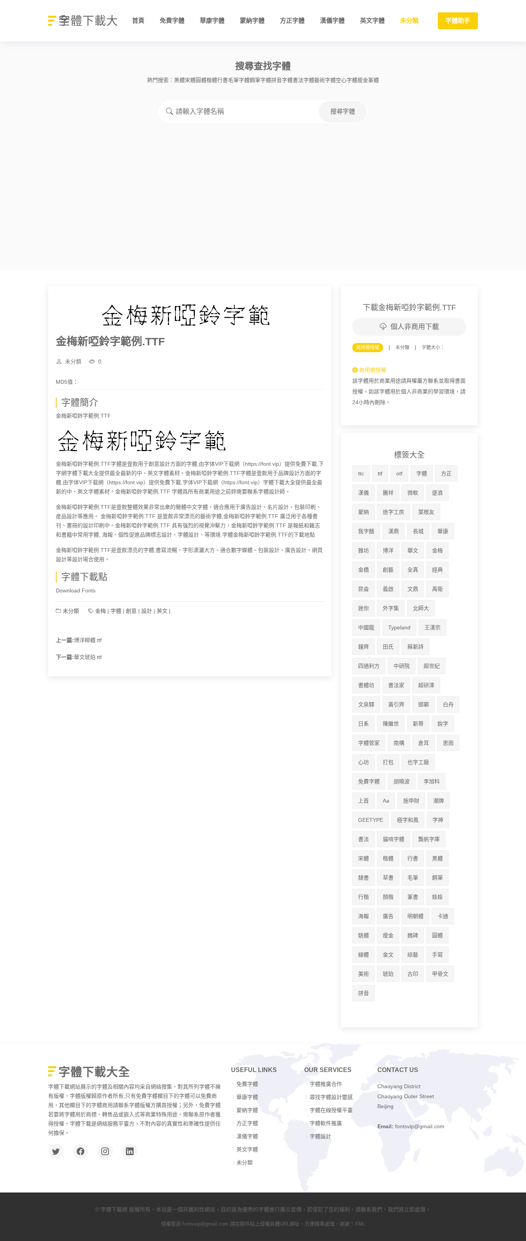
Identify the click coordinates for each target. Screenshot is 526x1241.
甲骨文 (440, 974)
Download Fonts (75, 590)
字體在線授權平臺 (331, 1110)
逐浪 (437, 493)
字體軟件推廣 (326, 1123)
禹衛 (437, 589)
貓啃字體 (393, 839)
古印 (412, 974)
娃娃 (437, 897)
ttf (380, 473)
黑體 (179, 80)
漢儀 (363, 493)
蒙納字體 (252, 20)
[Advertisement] (263, 182)
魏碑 (412, 935)
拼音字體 (282, 80)
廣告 (388, 916)
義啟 (388, 589)
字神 (437, 820)
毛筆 (412, 878)
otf (399, 473)
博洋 (388, 550)
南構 (399, 743)
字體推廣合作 (326, 1084)
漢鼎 (393, 531)
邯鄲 (423, 704)
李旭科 (432, 781)
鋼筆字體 (260, 80)
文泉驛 (366, 704)
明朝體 (415, 916)
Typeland (399, 627)
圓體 (201, 80)
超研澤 (426, 685)
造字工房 (393, 512)
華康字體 (212, 20)
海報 (363, 916)
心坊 (363, 762)
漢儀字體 (332, 20)
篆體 (373, 80)
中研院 (402, 666)
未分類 (409, 20)
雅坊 (363, 550)
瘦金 (362, 80)
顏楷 (388, 897)
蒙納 (363, 512)
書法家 (396, 685)
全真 (412, 570)
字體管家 (369, 743)
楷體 (211, 80)
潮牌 (438, 801)
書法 (363, 839)
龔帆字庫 (429, 839)
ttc (361, 473)
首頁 (138, 20)
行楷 (363, 897)
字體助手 (458, 20)
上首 (363, 801)
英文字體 (372, 20)
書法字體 (303, 80)
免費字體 (172, 20)
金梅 (100, 611)
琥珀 (388, 974)
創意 (131, 611)
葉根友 (426, 512)
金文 (388, 955)
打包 (388, 762)
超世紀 (432, 666)
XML (360, 1224)
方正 (446, 473)
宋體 (190, 80)
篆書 (412, 897)
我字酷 (366, 531)
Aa (386, 801)
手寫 (437, 955)
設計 (146, 611)
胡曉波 (402, 781)
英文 (162, 611)
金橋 (363, 570)
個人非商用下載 (414, 327)
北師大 (421, 608)
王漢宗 (432, 627)
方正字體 (292, 20)
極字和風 (408, 820)
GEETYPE (370, 820)
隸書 (363, 878)
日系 (363, 724)
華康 (442, 531)
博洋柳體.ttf (88, 640)
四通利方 (369, 666)
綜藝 (412, 955)
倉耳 (423, 743)
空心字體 (346, 80)
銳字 (442, 724)
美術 (363, 974)
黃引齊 (396, 704)
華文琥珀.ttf (88, 657)
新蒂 (418, 724)
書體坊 (366, 685)
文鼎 (412, 589)
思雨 (448, 743)
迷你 (363, 608)
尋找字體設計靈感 (331, 1097)
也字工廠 (418, 762)
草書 (388, 878)
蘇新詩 (415, 647)
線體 (363, 955)
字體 (116, 611)
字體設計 (320, 1136)
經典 (437, 570)
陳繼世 (391, 724)
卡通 (442, 916)
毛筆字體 (239, 80)
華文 (412, 550)
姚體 (363, 935)
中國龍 (366, 627)
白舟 (448, 704)
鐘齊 (363, 647)
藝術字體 (325, 80)
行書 (222, 80)
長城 (418, 531)
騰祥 (388, 493)
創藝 (388, 570)
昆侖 (363, 589)
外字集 (391, 608)
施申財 (411, 801)
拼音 (363, 993)
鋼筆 (437, 878)
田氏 (388, 647)
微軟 (412, 493)
